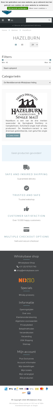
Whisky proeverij (26, 295)
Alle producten (26, 378)
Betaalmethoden (26, 329)
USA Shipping (26, 340)
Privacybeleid (26, 325)
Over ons (26, 313)
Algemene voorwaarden (26, 321)
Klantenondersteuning (26, 317)
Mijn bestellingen (26, 366)
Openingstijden (26, 309)
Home (4, 30)
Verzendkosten (26, 333)
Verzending (26, 336)
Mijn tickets (26, 370)
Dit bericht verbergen (17, 8)
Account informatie (26, 363)
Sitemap (26, 344)
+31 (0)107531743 (27, 267)
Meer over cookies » (38, 8)
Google (35, 405)
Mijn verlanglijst (26, 374)
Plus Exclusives (26, 359)
